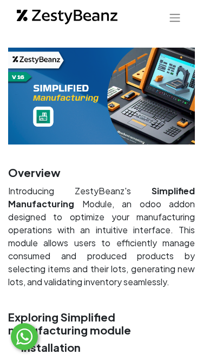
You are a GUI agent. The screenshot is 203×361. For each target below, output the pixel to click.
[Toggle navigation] (174, 17)
